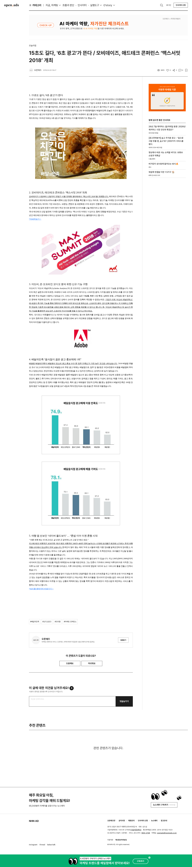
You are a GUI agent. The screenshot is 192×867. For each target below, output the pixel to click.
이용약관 (110, 840)
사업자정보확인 (136, 830)
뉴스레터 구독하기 (160, 805)
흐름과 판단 (68, 5)
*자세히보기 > (35, 219)
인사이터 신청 (181, 5)
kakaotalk (51, 845)
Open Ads (11, 5)
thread (42, 845)
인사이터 (82, 5)
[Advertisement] (167, 224)
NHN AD (34, 821)
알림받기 (123, 640)
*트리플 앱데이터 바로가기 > (41, 589)
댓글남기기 (124, 701)
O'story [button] (107, 5)
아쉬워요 (91, 663)
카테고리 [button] (36, 5)
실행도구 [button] (94, 5)
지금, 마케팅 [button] (52, 5)
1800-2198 (145, 833)
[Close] (149, 858)
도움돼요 (70, 663)
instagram (33, 845)
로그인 (168, 5)
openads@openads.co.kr (167, 833)
